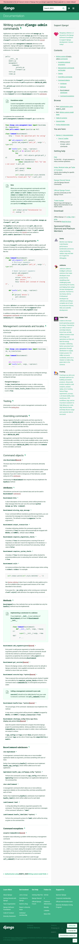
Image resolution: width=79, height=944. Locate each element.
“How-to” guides (63, 138)
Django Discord (37, 898)
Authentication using (16, 874)
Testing (60, 73)
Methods (63, 87)
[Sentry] (56, 241)
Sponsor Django (61, 895)
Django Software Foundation (19, 938)
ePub (55, 219)
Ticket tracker (59, 201)
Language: (72, 930)
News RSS (47, 914)
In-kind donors (33, 927)
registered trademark (55, 938)
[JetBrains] (56, 268)
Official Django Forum (62, 190)
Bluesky (46, 907)
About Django (7, 895)
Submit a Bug (23, 904)
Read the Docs (66, 221)
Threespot (56, 928)
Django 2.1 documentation (64, 135)
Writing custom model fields (37, 874)
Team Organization (9, 904)
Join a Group (23, 895)
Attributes (63, 83)
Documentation (13, 16)
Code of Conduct (8, 913)
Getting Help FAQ (37, 895)
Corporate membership (63, 898)
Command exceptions (67, 96)
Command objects (64, 80)
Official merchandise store (64, 901)
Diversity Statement (9, 916)
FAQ (55, 157)
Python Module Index (63, 124)
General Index (60, 121)
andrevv (56, 932)
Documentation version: (68, 935)
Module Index (63, 167)
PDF (73, 217)
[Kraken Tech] (56, 320)
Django (9, 8)
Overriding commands (65, 77)
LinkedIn (46, 910)
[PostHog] (56, 375)
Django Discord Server (62, 180)
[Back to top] (75, 940)
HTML (69, 217)
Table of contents (61, 118)
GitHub (46, 895)
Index (56, 167)
